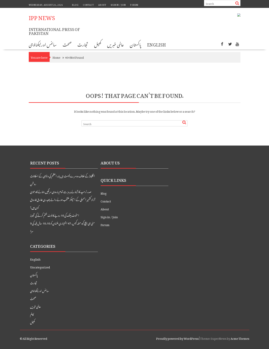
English (156, 44)
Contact (88, 4)
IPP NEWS (42, 16)
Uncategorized (40, 266)
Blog (75, 4)
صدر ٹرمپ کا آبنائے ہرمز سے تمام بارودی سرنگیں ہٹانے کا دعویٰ (60, 191)
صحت (67, 44)
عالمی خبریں (115, 44)
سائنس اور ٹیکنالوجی (43, 44)
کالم (32, 313)
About (102, 4)
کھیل (97, 44)
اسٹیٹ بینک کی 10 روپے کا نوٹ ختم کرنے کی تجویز (54, 214)
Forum (134, 4)
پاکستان (135, 44)
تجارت (82, 44)
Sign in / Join (118, 4)
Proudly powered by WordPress (177, 337)
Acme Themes (240, 337)
